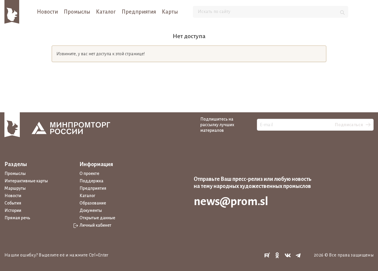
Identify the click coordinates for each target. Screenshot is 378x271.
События (12, 203)
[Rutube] (267, 255)
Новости (47, 12)
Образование (92, 203)
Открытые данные (97, 217)
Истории (12, 210)
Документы (90, 210)
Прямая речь (17, 217)
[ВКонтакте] (288, 255)
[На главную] (11, 11)
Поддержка (91, 180)
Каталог (106, 12)
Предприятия (139, 12)
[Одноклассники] (277, 255)
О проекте (89, 173)
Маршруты (15, 188)
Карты (170, 12)
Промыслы (77, 12)
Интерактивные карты (26, 180)
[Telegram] (298, 255)
